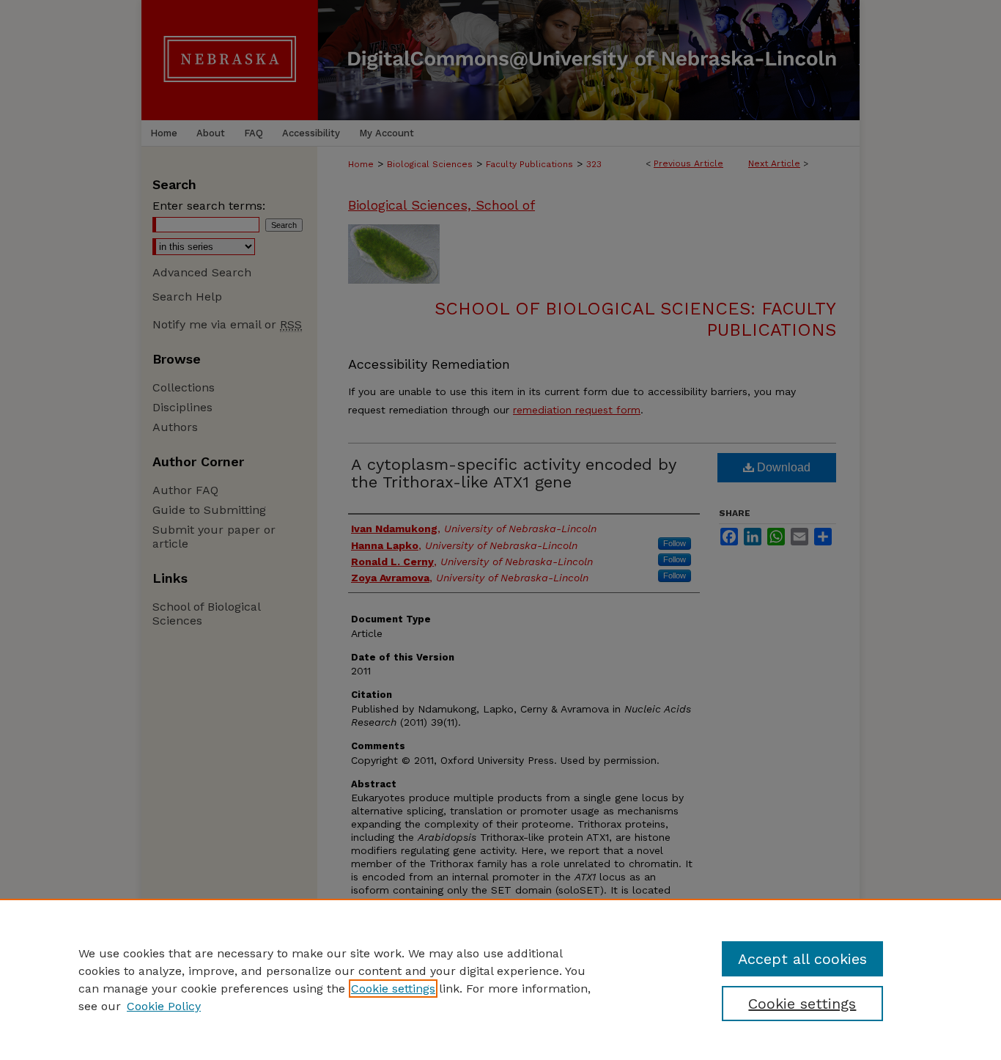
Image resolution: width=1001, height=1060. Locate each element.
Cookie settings (393, 988)
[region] (500, 979)
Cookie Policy (164, 1006)
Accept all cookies (802, 959)
